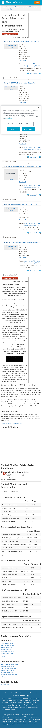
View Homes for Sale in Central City (12, 423)
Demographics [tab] (15, 491)
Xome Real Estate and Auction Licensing (12, 698)
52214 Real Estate (6, 685)
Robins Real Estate (6, 647)
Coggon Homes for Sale (8, 666)
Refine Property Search (10, 34)
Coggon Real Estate (7, 643)
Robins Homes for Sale (8, 670)
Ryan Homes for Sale (7, 672)
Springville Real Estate (7, 651)
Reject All (13, 129)
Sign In (37, 2)
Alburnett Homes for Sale (8, 668)
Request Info (33, 73)
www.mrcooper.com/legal (15, 719)
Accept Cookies (28, 129)
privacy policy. (8, 118)
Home (6, 693)
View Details (22, 60)
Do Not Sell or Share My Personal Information (20, 123)
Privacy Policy (14, 693)
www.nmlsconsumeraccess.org (20, 717)
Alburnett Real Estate (7, 645)
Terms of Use (24, 693)
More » (3, 555)
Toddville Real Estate (7, 653)
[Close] (38, 108)
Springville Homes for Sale (9, 674)
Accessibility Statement (19, 695)
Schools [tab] (5, 491)
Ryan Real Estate (6, 649)
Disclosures (32, 693)
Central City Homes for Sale (9, 664)
